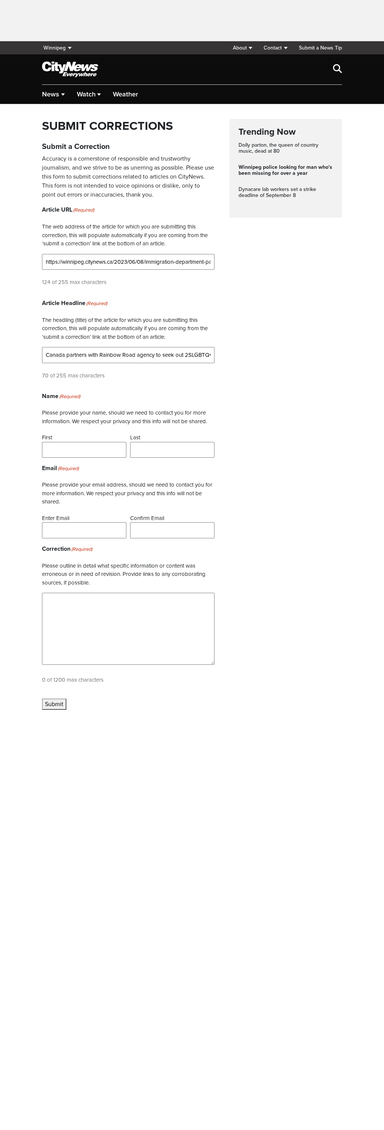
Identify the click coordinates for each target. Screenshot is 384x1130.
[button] (242, 47)
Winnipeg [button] (55, 48)
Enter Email (55, 518)
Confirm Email (147, 518)
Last (135, 437)
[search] (337, 69)
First (47, 437)
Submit (54, 704)
